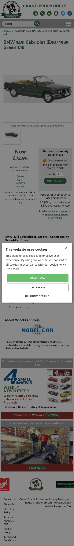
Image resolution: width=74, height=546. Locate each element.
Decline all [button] (38, 287)
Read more (13, 269)
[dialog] (37, 273)
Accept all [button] (37, 277)
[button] (37, 296)
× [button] (66, 247)
